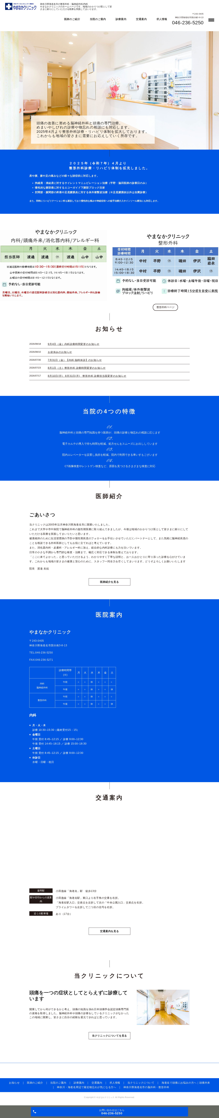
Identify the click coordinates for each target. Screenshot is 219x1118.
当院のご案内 (98, 19)
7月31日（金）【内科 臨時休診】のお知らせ (75, 360)
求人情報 (161, 19)
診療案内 (121, 19)
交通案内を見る (109, 931)
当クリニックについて (140, 1082)
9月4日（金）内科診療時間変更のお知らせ (73, 344)
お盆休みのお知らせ (60, 352)
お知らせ (14, 1082)
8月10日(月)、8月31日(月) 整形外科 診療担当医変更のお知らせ (87, 376)
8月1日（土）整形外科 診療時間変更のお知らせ (76, 368)
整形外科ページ (165, 307)
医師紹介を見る (109, 582)
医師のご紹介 (72, 19)
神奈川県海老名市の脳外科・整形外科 (146, 1087)
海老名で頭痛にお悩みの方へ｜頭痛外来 (186, 1082)
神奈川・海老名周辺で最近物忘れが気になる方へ (86, 1087)
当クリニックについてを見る (109, 1035)
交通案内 (141, 19)
